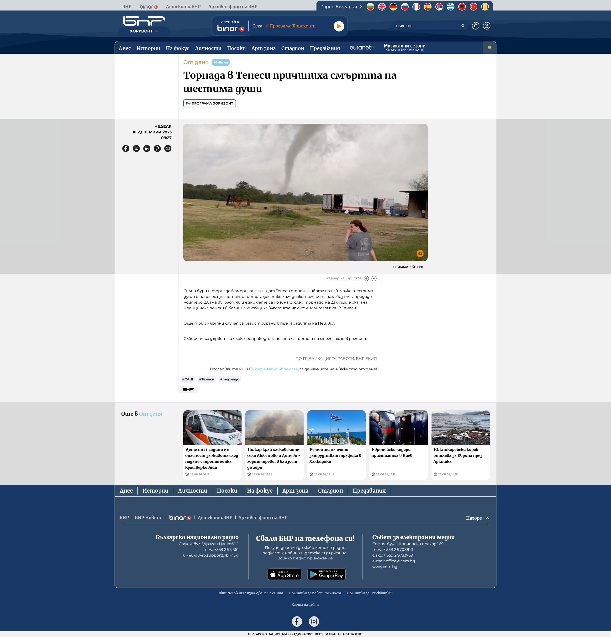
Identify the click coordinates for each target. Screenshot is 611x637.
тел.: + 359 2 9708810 (392, 549)
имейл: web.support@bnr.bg (211, 555)
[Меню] (489, 47)
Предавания (369, 490)
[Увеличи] (366, 278)
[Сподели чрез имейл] (168, 148)
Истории (155, 490)
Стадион (330, 490)
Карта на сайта (305, 604)
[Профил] (487, 26)
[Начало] (144, 21)
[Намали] (374, 278)
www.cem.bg (384, 566)
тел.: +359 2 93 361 (221, 549)
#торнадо (229, 379)
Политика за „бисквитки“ (370, 593)
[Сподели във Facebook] (126, 148)
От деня (195, 62)
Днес (126, 490)
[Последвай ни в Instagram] (314, 621)
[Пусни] (339, 26)
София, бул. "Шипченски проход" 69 (408, 544)
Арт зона (295, 490)
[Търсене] (463, 26)
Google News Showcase (275, 369)
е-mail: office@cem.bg (393, 561)
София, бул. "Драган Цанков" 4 (209, 544)
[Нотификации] (476, 26)
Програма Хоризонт (212, 103)
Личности (192, 490)
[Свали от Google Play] (327, 574)
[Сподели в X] (136, 148)
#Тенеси (206, 379)
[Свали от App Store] (284, 574)
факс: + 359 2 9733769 (392, 555)
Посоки (227, 490)
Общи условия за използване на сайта (250, 593)
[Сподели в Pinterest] (157, 148)
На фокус (260, 490)
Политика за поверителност (315, 593)
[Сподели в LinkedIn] (147, 148)
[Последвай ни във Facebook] (297, 621)
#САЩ (187, 379)
